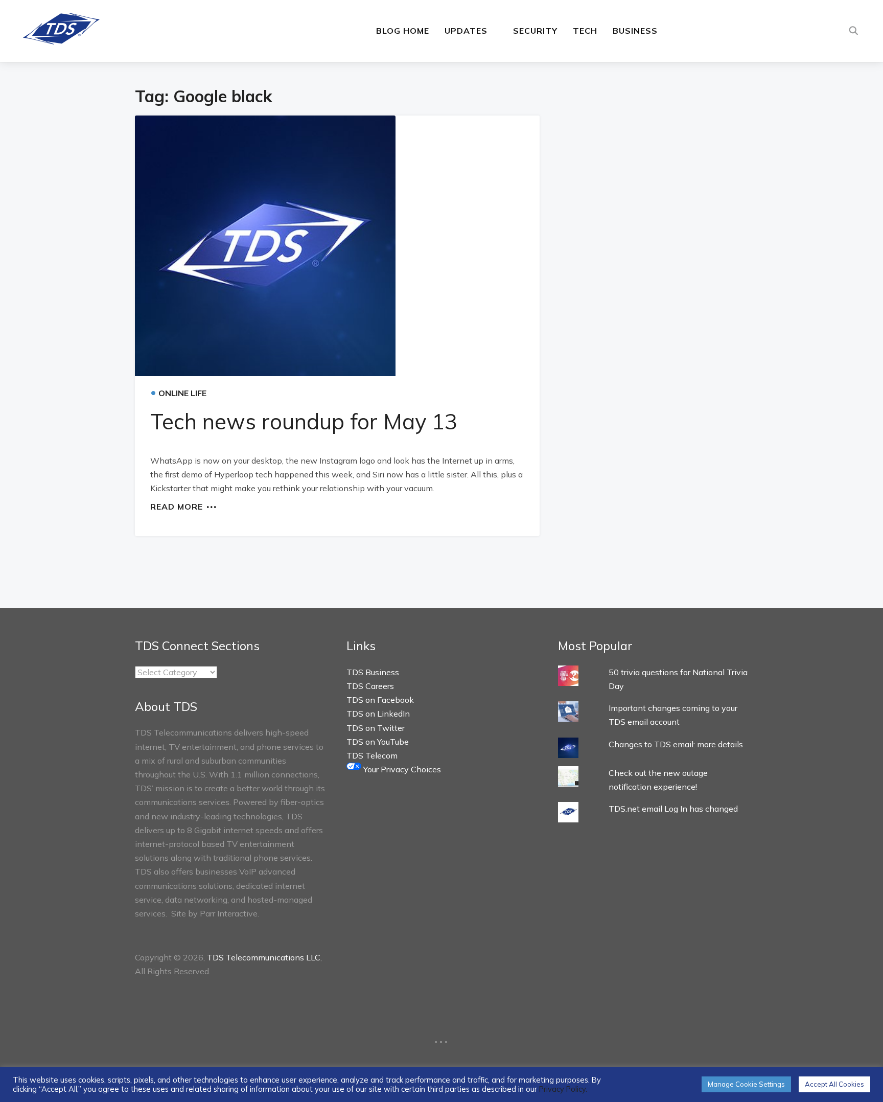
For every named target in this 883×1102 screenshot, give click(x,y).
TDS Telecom (372, 755)
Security (535, 31)
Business (635, 31)
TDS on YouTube (377, 742)
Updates (466, 31)
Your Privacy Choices (401, 769)
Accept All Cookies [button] (834, 1084)
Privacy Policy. (563, 1089)
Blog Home (402, 31)
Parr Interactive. (229, 913)
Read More (176, 506)
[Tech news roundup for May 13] (337, 246)
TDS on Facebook (380, 700)
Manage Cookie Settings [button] (746, 1084)
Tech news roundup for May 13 (303, 421)
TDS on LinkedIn (378, 713)
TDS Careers (370, 686)
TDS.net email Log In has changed (673, 808)
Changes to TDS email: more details (676, 744)
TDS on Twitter (375, 728)
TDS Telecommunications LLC (263, 957)
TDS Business (372, 672)
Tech (585, 31)
